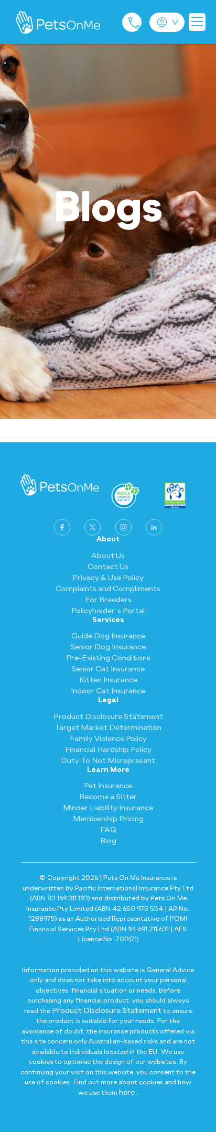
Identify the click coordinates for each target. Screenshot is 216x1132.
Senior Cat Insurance (108, 669)
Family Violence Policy (108, 739)
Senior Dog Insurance (108, 647)
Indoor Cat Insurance (108, 691)
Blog (108, 841)
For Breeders (108, 600)
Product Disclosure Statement (108, 717)
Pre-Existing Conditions (108, 658)
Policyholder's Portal (108, 611)
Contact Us (108, 567)
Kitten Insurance (108, 680)
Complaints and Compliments (108, 589)
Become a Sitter (108, 797)
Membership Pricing (108, 819)
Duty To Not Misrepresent (108, 761)
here (127, 1092)
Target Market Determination (108, 728)
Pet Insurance (108, 786)
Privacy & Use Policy (108, 578)
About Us (108, 556)
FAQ (108, 830)
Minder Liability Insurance (108, 808)
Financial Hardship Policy (108, 750)
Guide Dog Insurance (108, 636)
